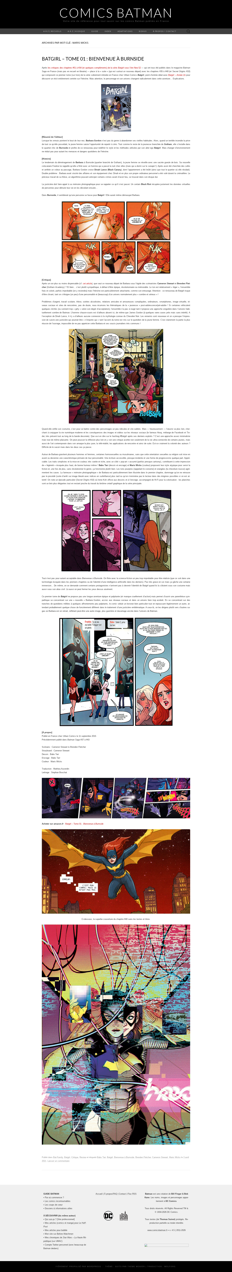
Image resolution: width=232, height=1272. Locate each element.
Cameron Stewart (160, 1157)
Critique (74, 1157)
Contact (122, 1194)
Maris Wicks (175, 1157)
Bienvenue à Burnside (124, 1157)
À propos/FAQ (110, 1194)
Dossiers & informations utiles (58, 1208)
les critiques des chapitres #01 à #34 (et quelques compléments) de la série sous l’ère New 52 (94, 68)
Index (108, 31)
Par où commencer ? (54, 1197)
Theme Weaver (136, 1266)
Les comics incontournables (57, 1201)
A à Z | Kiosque (76, 31)
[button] (166, 1245)
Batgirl (67, 1157)
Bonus (143, 31)
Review (83, 1157)
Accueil (99, 1194)
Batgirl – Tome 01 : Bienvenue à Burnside (93, 58)
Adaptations (125, 31)
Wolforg (170, 1266)
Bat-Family (58, 1157)
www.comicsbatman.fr (157, 1230)
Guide (94, 31)
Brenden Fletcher (143, 1157)
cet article (87, 283)
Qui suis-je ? (50, 1219)
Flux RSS (132, 1194)
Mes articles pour (56, 1230)
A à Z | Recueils (52, 31)
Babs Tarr (101, 1157)
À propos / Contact (164, 31)
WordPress (94, 1266)
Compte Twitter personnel (56, 1245)
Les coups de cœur (53, 1205)
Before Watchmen (65, 1234)
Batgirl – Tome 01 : (84, 824)
